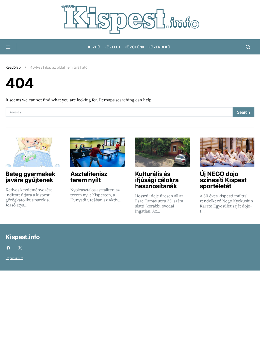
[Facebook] (8, 248)
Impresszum (14, 258)
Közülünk (134, 47)
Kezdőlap (13, 67)
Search (243, 112)
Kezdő (94, 47)
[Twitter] (20, 248)
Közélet (113, 47)
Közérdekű (159, 47)
